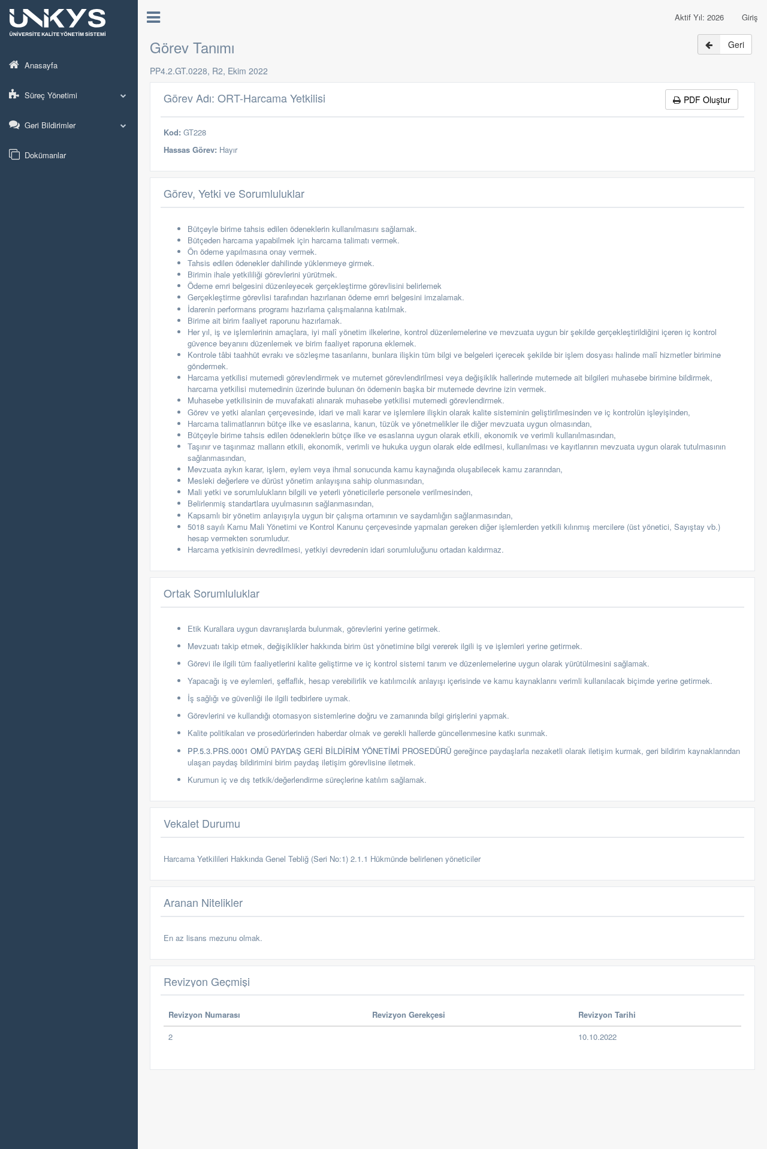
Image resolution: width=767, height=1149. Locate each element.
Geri (736, 44)
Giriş (750, 17)
